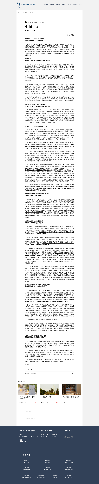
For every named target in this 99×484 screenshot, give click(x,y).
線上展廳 (25, 13)
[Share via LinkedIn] (31, 369)
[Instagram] (71, 437)
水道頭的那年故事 (46, 397)
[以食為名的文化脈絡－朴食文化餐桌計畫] (27, 389)
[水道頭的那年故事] (49, 389)
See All (79, 381)
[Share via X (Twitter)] (28, 369)
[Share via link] (35, 369)
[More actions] (73, 22)
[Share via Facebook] (25, 369)
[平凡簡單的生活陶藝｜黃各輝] (71, 389)
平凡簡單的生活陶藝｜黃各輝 (71, 397)
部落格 (19, 13)
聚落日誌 (32, 13)
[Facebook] (65, 437)
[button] (46, 5)
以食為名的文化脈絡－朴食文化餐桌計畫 (27, 397)
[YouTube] (68, 437)
